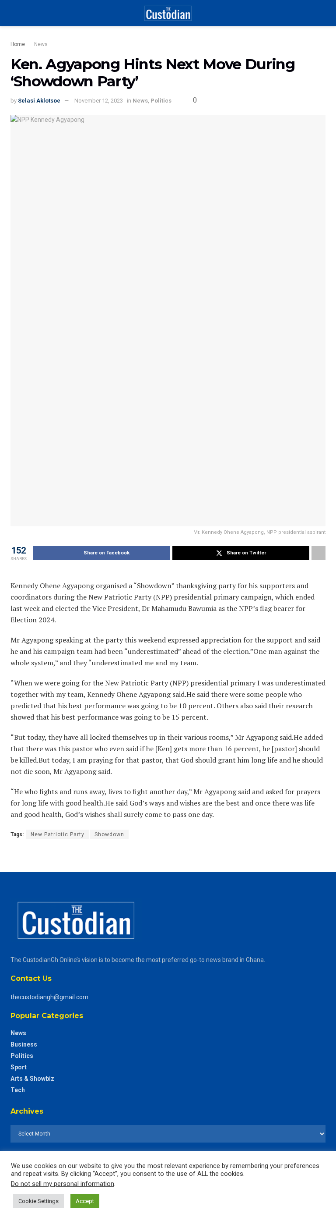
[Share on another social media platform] (319, 553)
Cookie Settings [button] (38, 1201)
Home (17, 44)
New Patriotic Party (57, 834)
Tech (17, 1089)
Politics (161, 100)
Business (23, 1044)
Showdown (109, 834)
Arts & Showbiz (32, 1078)
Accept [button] (85, 1201)
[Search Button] (322, 13)
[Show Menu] (14, 13)
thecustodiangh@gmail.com (49, 997)
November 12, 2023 (98, 100)
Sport (18, 1067)
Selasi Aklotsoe (39, 100)
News (41, 44)
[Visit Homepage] (167, 13)
